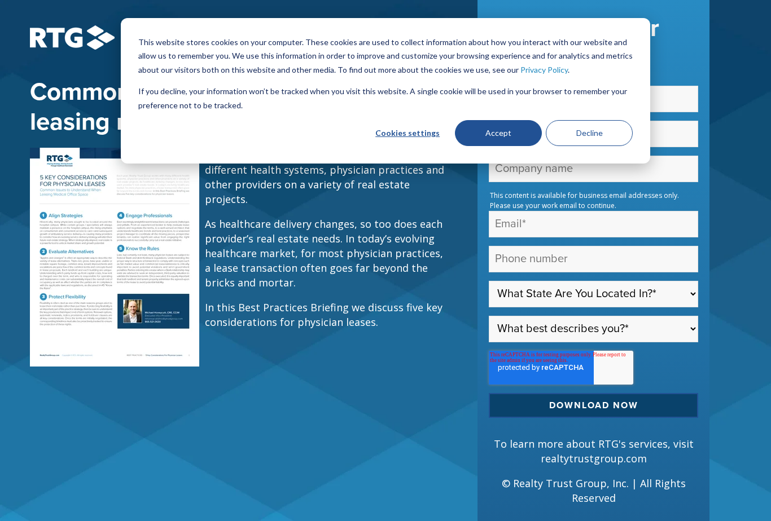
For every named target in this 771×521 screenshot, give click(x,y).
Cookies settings (407, 133)
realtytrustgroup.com (594, 458)
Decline (589, 133)
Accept (498, 133)
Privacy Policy (544, 69)
